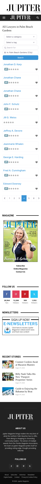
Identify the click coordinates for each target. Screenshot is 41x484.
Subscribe (14, 475)
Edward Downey (12, 183)
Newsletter (31, 475)
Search (23, 57)
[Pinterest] (23, 466)
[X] (29, 466)
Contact (16, 477)
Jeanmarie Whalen (13, 144)
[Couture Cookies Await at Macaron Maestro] (8, 365)
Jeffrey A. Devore (12, 130)
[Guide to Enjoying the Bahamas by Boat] (8, 391)
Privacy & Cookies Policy (29, 477)
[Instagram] (17, 466)
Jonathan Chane (12, 77)
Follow (16, 291)
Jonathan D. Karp (12, 64)
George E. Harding (13, 157)
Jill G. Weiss (9, 117)
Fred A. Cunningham (14, 170)
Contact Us (20, 272)
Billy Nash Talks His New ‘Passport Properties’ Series (25, 377)
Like (7, 291)
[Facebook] (11, 466)
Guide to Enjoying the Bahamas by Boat (26, 390)
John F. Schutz (11, 104)
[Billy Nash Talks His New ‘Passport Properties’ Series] (8, 377)
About (7, 475)
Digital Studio (8, 477)
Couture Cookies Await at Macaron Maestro (26, 363)
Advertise (22, 475)
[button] (4, 18)
